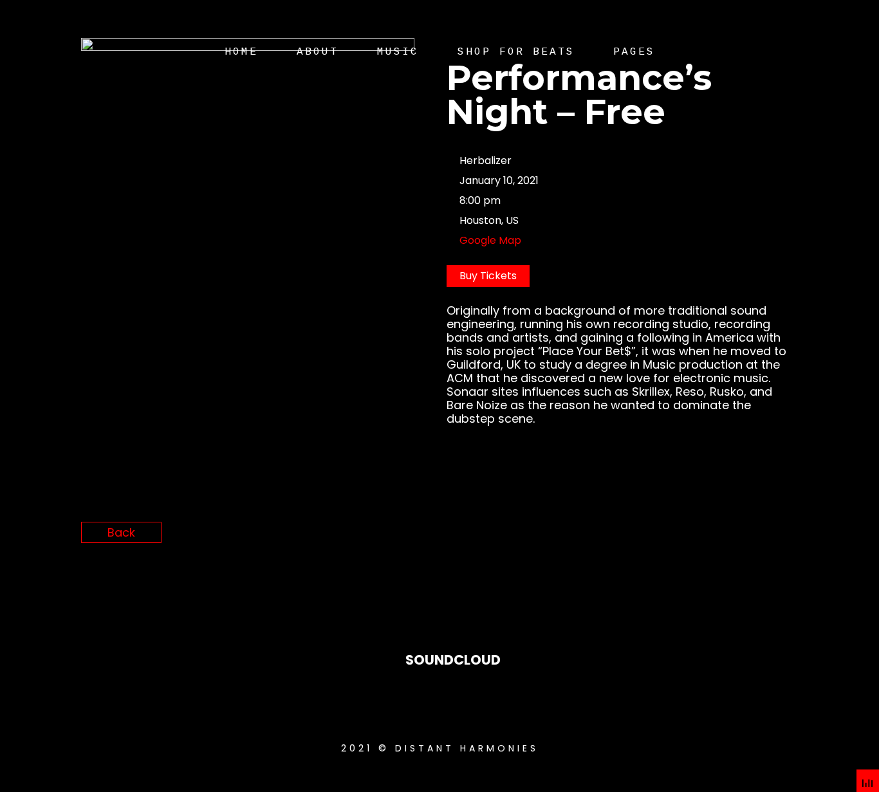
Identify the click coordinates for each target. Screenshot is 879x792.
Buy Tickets (488, 275)
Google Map (490, 240)
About (317, 52)
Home (241, 52)
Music (398, 52)
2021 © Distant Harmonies (440, 748)
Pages (634, 52)
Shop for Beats (516, 52)
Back (121, 532)
